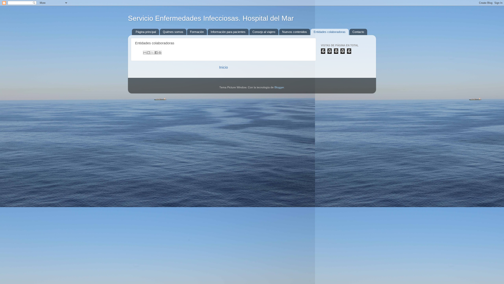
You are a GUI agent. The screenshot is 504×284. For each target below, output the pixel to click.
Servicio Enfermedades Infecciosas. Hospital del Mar (211, 18)
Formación (197, 32)
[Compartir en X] (152, 53)
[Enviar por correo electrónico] (145, 53)
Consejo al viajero (263, 32)
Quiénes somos (173, 32)
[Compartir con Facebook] (156, 53)
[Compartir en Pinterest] (160, 53)
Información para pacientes (228, 32)
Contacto (358, 32)
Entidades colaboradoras (330, 32)
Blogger (279, 87)
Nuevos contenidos (294, 32)
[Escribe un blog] (149, 53)
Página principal (146, 32)
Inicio (223, 67)
